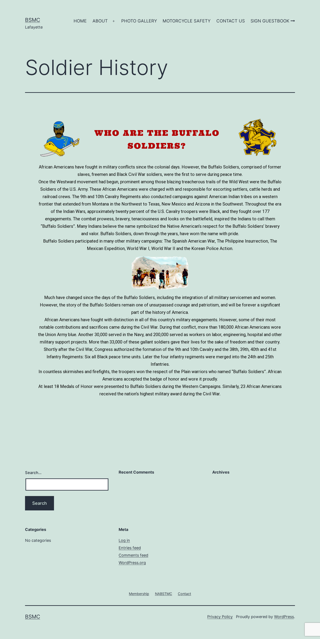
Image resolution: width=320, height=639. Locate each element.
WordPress (284, 616)
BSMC (32, 20)
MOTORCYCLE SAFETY (187, 21)
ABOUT (100, 21)
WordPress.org (132, 562)
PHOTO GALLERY (139, 21)
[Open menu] (113, 21)
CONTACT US (230, 21)
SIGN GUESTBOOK (271, 21)
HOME (80, 21)
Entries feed (130, 548)
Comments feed (133, 555)
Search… (33, 472)
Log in (124, 540)
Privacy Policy (220, 616)
